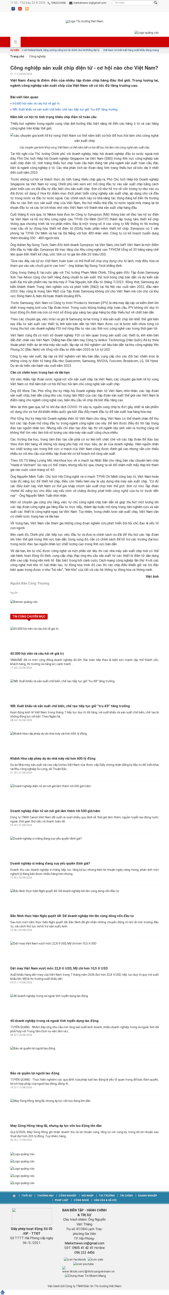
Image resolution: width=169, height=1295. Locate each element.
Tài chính (126, 1195)
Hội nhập (87, 1195)
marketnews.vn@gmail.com (89, 2)
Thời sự (27, 1195)
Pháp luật (61, 1200)
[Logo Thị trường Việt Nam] (84, 21)
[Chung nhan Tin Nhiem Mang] (85, 1275)
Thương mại (45, 1195)
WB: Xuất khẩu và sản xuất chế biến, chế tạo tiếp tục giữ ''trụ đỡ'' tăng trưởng (64, 109)
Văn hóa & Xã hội (105, 1200)
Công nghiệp (37, 56)
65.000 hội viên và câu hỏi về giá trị (36, 103)
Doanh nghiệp (147, 1195)
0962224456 (58, 2)
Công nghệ (81, 1200)
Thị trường (106, 1195)
